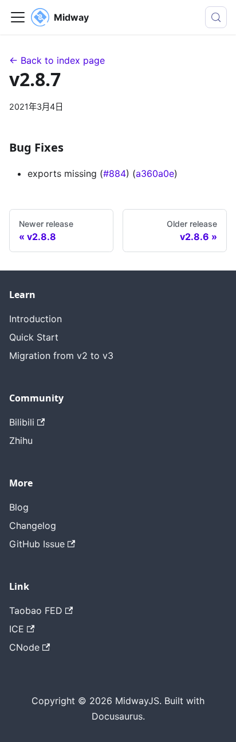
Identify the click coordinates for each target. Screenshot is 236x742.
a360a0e (155, 173)
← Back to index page (57, 60)
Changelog (32, 525)
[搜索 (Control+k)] (216, 17)
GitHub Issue (37, 544)
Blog (19, 507)
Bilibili (21, 422)
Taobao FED (35, 610)
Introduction (35, 318)
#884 (114, 173)
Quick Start (33, 337)
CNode (24, 647)
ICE (16, 629)
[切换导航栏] (17, 17)
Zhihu (21, 440)
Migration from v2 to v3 (61, 355)
